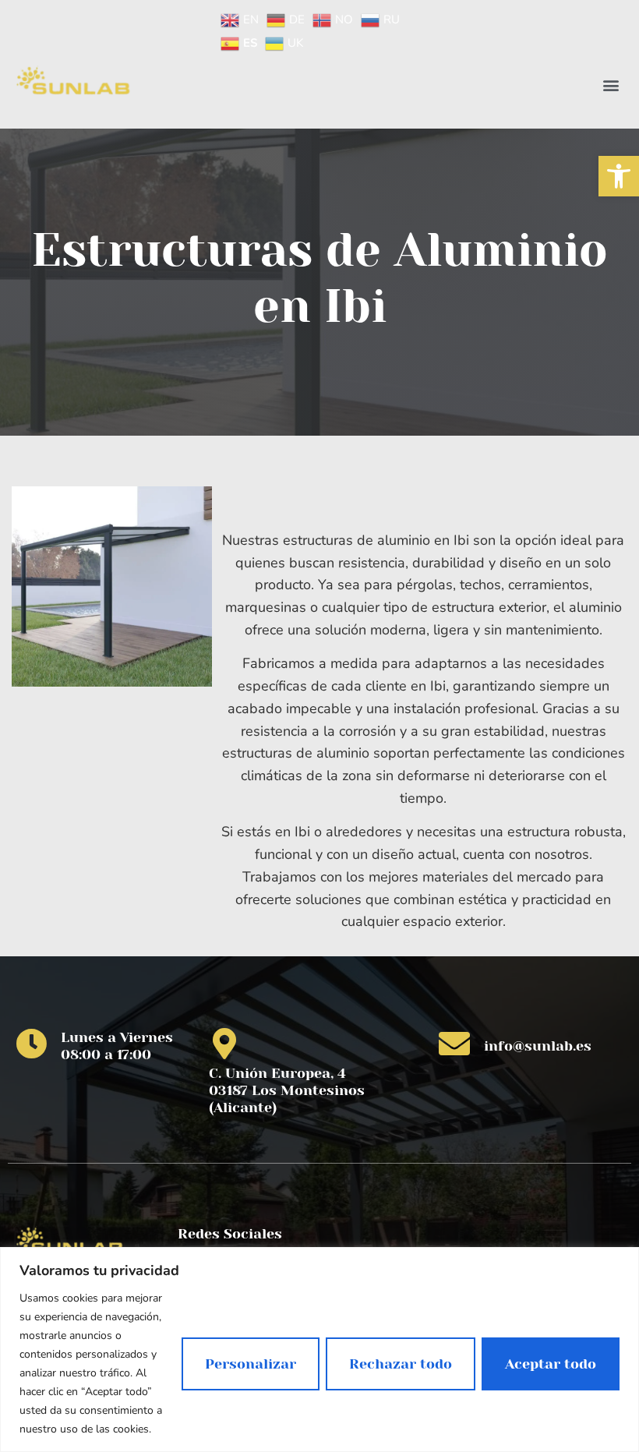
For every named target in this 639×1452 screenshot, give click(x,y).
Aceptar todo (550, 1364)
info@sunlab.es (537, 1046)
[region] (319, 1349)
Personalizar (250, 1364)
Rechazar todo (400, 1364)
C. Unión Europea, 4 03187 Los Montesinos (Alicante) (287, 1090)
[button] (618, 176)
